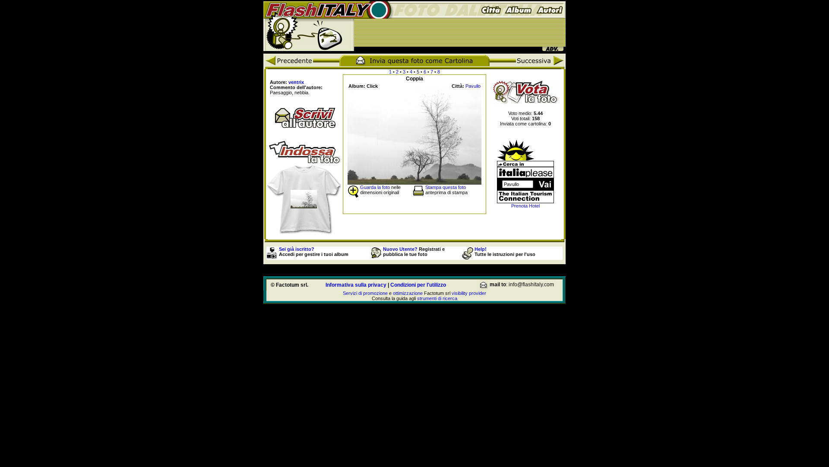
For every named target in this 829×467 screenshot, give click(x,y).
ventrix (296, 82)
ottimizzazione (408, 293)
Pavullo (473, 86)
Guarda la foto (375, 187)
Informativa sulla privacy (356, 285)
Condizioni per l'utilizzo (418, 285)
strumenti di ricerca (437, 298)
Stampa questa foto (445, 187)
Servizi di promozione (365, 293)
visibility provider (469, 293)
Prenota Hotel (525, 205)
